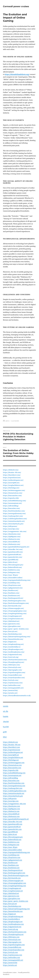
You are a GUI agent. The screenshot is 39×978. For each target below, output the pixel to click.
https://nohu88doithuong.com (14, 773)
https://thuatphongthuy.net (13, 934)
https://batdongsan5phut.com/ (14, 601)
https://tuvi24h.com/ (10, 680)
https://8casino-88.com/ (12, 472)
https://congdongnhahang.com (14, 886)
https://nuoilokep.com (11, 855)
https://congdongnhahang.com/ (15, 613)
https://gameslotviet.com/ (12, 557)
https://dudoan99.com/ (11, 544)
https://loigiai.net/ (10, 642)
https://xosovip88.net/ (11, 483)
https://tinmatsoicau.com (12, 765)
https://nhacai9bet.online (12, 850)
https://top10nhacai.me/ (12, 477)
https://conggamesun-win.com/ (14, 531)
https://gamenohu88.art (12, 827)
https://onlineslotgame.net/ (13, 480)
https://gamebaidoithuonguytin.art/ (16, 547)
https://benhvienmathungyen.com (15, 875)
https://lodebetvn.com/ (11, 570)
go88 (5, 732)
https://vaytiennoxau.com (12, 955)
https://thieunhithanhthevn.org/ (17, 74)
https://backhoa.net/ (10, 590)
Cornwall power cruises (16, 6)
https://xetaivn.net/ (10, 693)
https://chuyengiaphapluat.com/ (15, 611)
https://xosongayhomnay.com (14, 786)
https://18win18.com (10, 742)
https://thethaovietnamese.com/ (15, 660)
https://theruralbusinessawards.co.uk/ (17, 695)
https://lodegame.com (11, 845)
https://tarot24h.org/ (11, 657)
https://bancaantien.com (12, 768)
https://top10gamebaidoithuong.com (16, 852)
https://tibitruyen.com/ (11, 665)
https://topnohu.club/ (11, 498)
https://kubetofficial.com (12, 839)
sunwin (5, 706)
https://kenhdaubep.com (12, 906)
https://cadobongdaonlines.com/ (15, 518)
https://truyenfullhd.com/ (12, 675)
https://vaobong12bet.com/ (13, 516)
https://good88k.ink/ (10, 560)
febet (5, 737)
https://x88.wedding (10, 778)
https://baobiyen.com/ (11, 593)
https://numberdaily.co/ (11, 647)
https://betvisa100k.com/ (12, 606)
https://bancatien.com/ (11, 508)
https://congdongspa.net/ (12, 616)
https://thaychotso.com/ (12, 585)
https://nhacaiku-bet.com (12, 821)
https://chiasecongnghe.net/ (13, 608)
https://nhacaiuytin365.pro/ (13, 524)
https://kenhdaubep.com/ (12, 634)
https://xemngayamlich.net (13, 960)
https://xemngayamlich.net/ (13, 688)
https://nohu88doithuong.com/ (14, 501)
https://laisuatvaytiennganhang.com (16, 909)
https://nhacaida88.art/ (11, 542)
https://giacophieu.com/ (12, 626)
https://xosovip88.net (11, 755)
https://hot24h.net (10, 904)
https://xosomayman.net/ (12, 503)
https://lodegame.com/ (11, 572)
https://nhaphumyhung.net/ (13, 644)
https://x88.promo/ (10, 526)
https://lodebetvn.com (11, 842)
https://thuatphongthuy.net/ (13, 662)
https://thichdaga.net (11, 760)
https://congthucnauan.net (13, 891)
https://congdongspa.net (12, 888)
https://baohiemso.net (11, 868)
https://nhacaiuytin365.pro (13, 796)
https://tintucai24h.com (12, 939)
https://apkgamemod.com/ (13, 588)
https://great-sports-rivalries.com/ (16, 629)
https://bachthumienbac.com (13, 783)
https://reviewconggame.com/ (14, 490)
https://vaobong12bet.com (12, 788)
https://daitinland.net (11, 893)
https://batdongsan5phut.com (14, 873)
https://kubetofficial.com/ (12, 567)
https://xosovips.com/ (11, 529)
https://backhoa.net (10, 863)
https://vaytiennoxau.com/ (13, 683)
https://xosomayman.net (12, 775)
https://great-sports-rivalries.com (15, 901)
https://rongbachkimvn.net (13, 757)
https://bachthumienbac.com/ (14, 511)
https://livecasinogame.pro (13, 837)
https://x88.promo (10, 798)
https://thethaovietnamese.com (14, 932)
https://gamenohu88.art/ (12, 554)
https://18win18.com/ (11, 470)
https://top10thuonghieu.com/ (14, 672)
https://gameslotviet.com (12, 829)
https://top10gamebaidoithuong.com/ (17, 580)
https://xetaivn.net (10, 965)
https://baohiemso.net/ (11, 595)
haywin (5, 716)
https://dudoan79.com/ (11, 539)
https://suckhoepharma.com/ (13, 652)
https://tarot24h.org (10, 929)
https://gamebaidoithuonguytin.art (16, 819)
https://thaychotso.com (11, 857)
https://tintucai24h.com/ (12, 667)
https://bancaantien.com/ (12, 495)
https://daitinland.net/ (11, 621)
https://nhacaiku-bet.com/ (13, 549)
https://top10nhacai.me (11, 750)
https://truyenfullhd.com (12, 947)
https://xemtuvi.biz (10, 963)
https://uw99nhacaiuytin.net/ (14, 521)
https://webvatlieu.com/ (12, 685)
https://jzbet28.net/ (10, 562)
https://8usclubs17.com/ (11, 475)
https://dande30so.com (11, 806)
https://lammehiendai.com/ (13, 639)
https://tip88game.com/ (12, 536)
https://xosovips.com (11, 801)
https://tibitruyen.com (11, 937)
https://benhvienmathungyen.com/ (16, 603)
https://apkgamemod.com (12, 860)
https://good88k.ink (10, 832)
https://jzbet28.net (10, 834)
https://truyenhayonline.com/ (14, 678)
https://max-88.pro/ (10, 575)
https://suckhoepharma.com (13, 924)
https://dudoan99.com (11, 816)
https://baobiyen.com (11, 865)
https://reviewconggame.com (13, 762)
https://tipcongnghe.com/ (12, 670)
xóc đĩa (5, 711)
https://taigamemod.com (12, 927)
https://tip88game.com (11, 809)
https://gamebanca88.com (12, 824)
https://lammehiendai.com (13, 911)
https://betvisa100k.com (12, 878)
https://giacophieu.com (11, 898)
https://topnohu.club (10, 770)
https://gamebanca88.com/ (13, 552)
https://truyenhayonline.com (13, 950)
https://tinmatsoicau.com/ (12, 493)
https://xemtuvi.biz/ (10, 690)
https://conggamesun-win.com (14, 804)
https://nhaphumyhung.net (13, 916)
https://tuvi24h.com (10, 952)
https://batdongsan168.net (13, 870)
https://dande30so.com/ (12, 534)
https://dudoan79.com (11, 811)
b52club (6, 727)
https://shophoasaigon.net (13, 921)
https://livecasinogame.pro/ (13, 565)
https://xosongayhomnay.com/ (14, 513)
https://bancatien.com (11, 780)
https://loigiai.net (9, 914)
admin (8, 421)
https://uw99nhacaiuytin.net (13, 793)
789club (6, 721)
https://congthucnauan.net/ (13, 619)
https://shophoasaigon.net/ (13, 649)
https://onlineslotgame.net (13, 752)
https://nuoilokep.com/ (11, 583)
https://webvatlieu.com (11, 957)
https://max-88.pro (10, 847)
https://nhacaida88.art (11, 814)
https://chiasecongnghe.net (13, 880)
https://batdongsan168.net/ (13, 598)
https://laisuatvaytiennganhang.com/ (16, 636)
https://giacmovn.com (11, 896)
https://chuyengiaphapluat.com (14, 883)
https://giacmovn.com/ (11, 624)
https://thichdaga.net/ (11, 488)
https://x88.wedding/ (11, 506)
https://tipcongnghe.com (12, 942)
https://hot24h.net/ (10, 631)
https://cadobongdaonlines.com (14, 791)
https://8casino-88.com (11, 745)
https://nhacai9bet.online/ (12, 577)
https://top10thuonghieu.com (14, 945)
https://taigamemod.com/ (12, 654)
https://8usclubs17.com (11, 747)
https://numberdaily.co (11, 919)
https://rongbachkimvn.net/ (13, 485)
